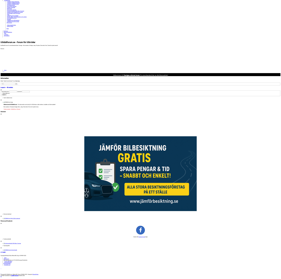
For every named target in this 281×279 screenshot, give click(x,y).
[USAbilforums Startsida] (1, 252)
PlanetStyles (35, 274)
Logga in (3, 87)
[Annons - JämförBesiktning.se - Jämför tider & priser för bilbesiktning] (140, 210)
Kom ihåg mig (6, 93)
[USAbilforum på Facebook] (140, 230)
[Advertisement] (44, 59)
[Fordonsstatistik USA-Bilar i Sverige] (142, 243)
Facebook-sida (141, 236)
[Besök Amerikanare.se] (142, 250)
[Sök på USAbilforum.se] (5, 252)
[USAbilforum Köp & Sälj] (142, 218)
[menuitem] (12, 1)
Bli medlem (10, 87)
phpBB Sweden (14, 275)
